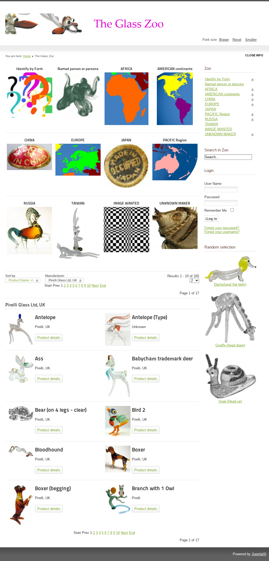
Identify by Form (29, 69)
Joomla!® (259, 554)
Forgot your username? (222, 232)
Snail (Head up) (230, 401)
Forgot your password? (221, 228)
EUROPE (78, 140)
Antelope (45, 317)
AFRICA (126, 69)
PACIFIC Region (175, 140)
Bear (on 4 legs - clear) (60, 410)
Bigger (224, 40)
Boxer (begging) (53, 488)
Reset (236, 40)
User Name (212, 184)
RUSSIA (29, 203)
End (103, 285)
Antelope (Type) (149, 317)
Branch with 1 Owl (153, 488)
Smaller (251, 40)
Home (27, 56)
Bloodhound (49, 449)
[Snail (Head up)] (230, 398)
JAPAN (126, 140)
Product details (48, 338)
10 (89, 285)
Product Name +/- (21, 280)
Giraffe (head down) (230, 345)
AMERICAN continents (175, 69)
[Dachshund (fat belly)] (230, 281)
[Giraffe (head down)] (230, 342)
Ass (39, 358)
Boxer (138, 449)
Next (95, 285)
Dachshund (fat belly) (230, 284)
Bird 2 (138, 410)
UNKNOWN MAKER (174, 203)
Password (211, 197)
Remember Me (215, 210)
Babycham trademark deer (162, 358)
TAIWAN (78, 203)
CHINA (29, 140)
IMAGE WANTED (126, 203)
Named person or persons (78, 69)
